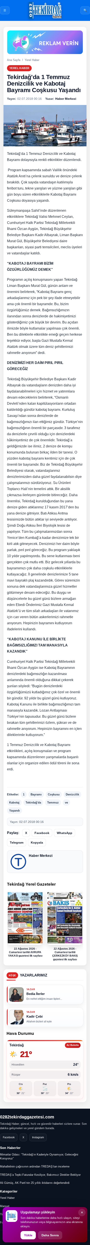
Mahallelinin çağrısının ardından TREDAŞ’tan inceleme (34, 1166)
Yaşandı (14, 810)
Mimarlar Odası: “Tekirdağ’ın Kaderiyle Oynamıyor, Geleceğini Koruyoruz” (39, 1156)
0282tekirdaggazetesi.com (27, 1117)
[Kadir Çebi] (16, 1017)
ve (66, 802)
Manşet (4, 1206)
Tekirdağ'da (33, 802)
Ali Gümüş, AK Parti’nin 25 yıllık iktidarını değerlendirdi (34, 1182)
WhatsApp (64, 833)
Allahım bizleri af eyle (39, 1021)
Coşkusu (54, 794)
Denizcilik (72, 794)
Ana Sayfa (13, 60)
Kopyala (37, 842)
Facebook (42, 833)
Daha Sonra (50, 1235)
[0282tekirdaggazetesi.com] (45, 10)
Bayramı (36, 794)
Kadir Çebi (34, 1016)
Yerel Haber (32, 60)
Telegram (16, 842)
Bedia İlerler (35, 994)
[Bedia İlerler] (16, 994)
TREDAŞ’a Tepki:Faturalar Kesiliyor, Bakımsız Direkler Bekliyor (40, 1174)
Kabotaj (14, 802)
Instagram (38, 1137)
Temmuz (53, 802)
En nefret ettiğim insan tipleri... (44, 998)
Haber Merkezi (40, 856)
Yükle (28, 1235)
